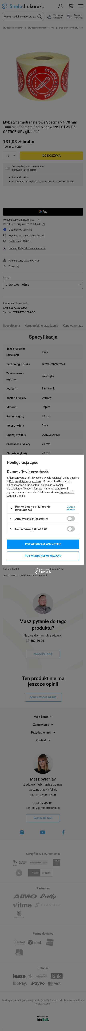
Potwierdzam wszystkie (43, 544)
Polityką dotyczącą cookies (25, 481)
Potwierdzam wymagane (43, 555)
